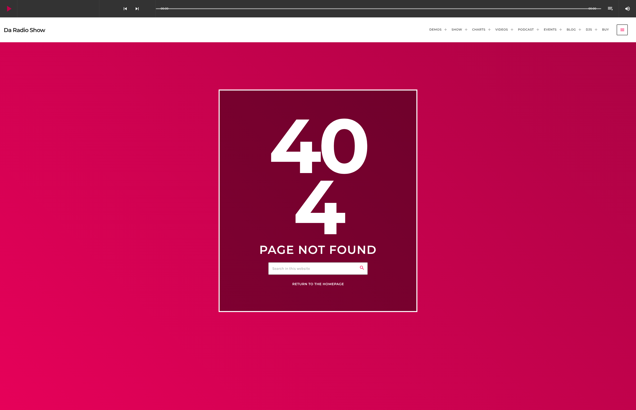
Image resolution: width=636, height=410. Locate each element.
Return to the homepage (318, 284)
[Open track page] (151, 8)
